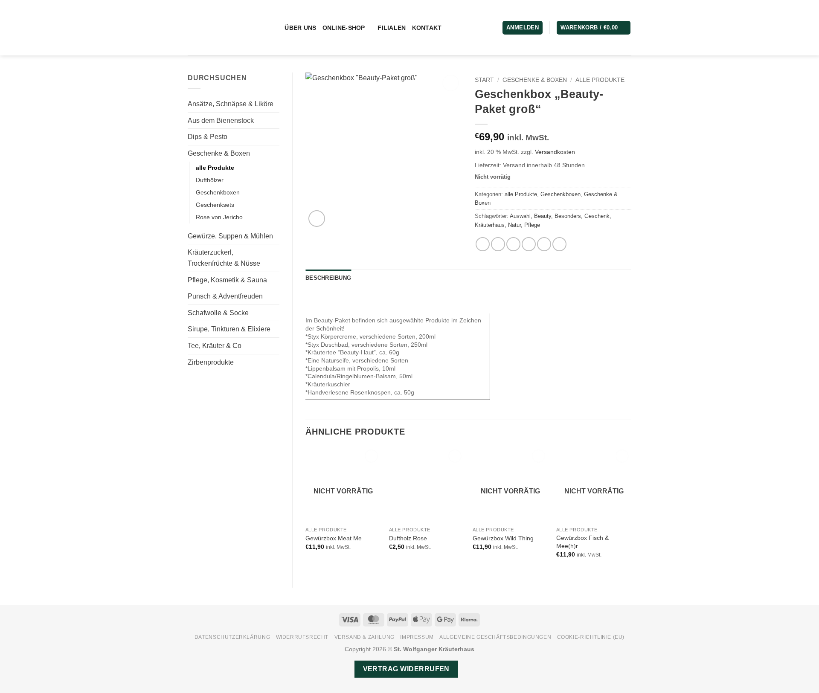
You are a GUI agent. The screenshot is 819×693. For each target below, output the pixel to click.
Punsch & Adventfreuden (225, 296)
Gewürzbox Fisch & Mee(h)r (582, 541)
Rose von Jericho (219, 217)
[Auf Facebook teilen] (483, 244)
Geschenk (597, 216)
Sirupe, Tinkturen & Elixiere (229, 329)
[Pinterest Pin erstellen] (529, 244)
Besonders (568, 216)
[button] (593, 28)
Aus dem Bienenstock (221, 120)
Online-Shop (343, 27)
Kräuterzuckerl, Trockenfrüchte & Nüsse (224, 258)
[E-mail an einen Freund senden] (513, 244)
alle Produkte (215, 167)
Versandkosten (555, 151)
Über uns (300, 27)
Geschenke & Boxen (219, 153)
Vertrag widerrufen (406, 669)
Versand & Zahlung (364, 637)
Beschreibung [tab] (328, 278)
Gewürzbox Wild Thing (503, 538)
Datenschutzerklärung (232, 637)
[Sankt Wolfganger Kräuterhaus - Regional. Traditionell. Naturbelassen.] (223, 27)
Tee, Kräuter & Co (214, 345)
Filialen (392, 27)
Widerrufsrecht (302, 637)
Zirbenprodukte (211, 362)
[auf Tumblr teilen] (559, 244)
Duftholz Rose (408, 538)
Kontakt (427, 27)
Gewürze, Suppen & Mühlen (230, 236)
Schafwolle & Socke (218, 312)
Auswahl (520, 216)
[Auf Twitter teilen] (498, 244)
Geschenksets (215, 204)
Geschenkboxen (218, 192)
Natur (514, 225)
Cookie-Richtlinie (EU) (590, 637)
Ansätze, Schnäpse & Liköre (230, 103)
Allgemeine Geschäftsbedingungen (495, 637)
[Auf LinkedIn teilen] (544, 244)
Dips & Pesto (207, 136)
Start (484, 80)
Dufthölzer (210, 180)
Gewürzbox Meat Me (333, 538)
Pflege (532, 225)
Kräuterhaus (490, 225)
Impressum (417, 637)
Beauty (542, 216)
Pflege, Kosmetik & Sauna (227, 280)
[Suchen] (275, 28)
